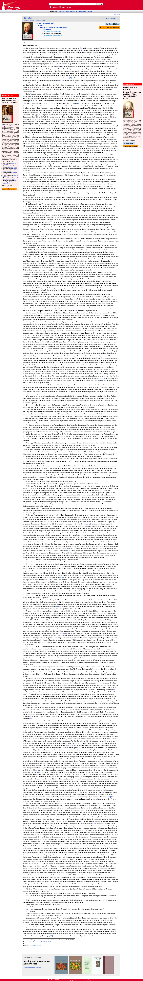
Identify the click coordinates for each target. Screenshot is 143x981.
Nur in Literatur (66, 7)
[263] (70, 78)
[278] (84, 495)
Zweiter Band (46, 29)
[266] (42, 159)
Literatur (28, 18)
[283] (63, 633)
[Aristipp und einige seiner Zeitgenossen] (87, 973)
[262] (24, 48)
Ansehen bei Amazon (130, 146)
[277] (102, 466)
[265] (102, 132)
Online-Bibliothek (10, 5)
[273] (30, 356)
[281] (62, 577)
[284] (85, 660)
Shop (90, 11)
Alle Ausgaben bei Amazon (32, 968)
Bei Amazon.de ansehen (109, 28)
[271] (50, 303)
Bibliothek (55, 7)
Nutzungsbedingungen (68, 980)
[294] (51, 936)
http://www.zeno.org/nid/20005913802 (40, 942)
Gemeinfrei (33, 944)
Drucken (117, 15)
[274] (102, 380)
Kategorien (82, 11)
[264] (109, 106)
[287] (71, 745)
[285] (114, 689)
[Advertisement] (133, 5)
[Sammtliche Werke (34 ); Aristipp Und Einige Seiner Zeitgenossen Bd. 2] (75, 973)
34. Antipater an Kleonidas (53, 35)
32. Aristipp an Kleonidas (52, 31)
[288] (38, 772)
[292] (29, 877)
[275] (100, 409)
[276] (114, 436)
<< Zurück (105, 18)
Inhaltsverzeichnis (29, 20)
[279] (88, 524)
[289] (111, 797)
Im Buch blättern (112, 24)
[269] (38, 250)
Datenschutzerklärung (82, 980)
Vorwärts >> (114, 18)
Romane (40, 25)
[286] (30, 718)
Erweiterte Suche (80, 2)
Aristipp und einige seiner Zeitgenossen (53, 27)
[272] (81, 328)
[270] (30, 276)
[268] (30, 219)
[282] (57, 606)
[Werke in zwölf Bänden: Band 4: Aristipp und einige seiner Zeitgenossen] (97, 973)
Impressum (92, 980)
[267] (53, 188)
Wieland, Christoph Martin (45, 24)
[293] (27, 909)
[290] (95, 823)
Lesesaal (62, 11)
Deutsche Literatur (35, 945)
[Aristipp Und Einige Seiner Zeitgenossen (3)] (61, 973)
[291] (26, 850)
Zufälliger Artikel (72, 11)
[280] (67, 550)
